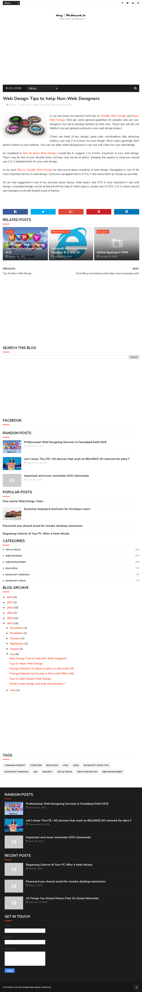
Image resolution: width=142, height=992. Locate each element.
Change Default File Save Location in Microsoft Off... (42, 668)
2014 (10, 618)
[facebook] (122, 3)
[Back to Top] (136, 987)
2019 (10, 597)
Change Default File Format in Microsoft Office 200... (42, 673)
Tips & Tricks (24, 104)
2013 (10, 623)
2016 (10, 607)
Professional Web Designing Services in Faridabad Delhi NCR (25, 248)
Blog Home (13, 88)
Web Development (61, 104)
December (16, 628)
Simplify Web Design (113, 115)
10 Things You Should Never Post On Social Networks (62, 898)
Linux (76, 765)
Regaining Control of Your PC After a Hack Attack (36, 533)
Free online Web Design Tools (23, 501)
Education (103, 231)
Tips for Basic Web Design (39, 153)
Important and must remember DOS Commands (56, 476)
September (17, 643)
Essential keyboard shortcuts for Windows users (57, 509)
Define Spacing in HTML (113, 252)
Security (47, 771)
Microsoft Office (16, 580)
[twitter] (127, 3)
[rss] (138, 3)
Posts (13, 104)
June (13, 690)
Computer (36, 765)
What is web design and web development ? (37, 683)
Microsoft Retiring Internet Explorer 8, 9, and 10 (70, 250)
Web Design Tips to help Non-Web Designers (38, 658)
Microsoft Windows (18, 574)
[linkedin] (133, 3)
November (16, 633)
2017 (10, 602)
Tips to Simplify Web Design (34, 169)
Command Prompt (15, 765)
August (14, 649)
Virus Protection (87, 771)
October (15, 638)
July (12, 654)
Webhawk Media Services (37, 987)
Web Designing (41, 104)
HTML (65, 765)
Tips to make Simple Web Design (30, 678)
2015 (10, 613)
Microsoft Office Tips (96, 765)
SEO (35, 771)
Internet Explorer (60, 231)
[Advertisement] (71, 55)
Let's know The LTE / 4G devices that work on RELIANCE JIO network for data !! (76, 459)
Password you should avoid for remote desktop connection (42, 526)
